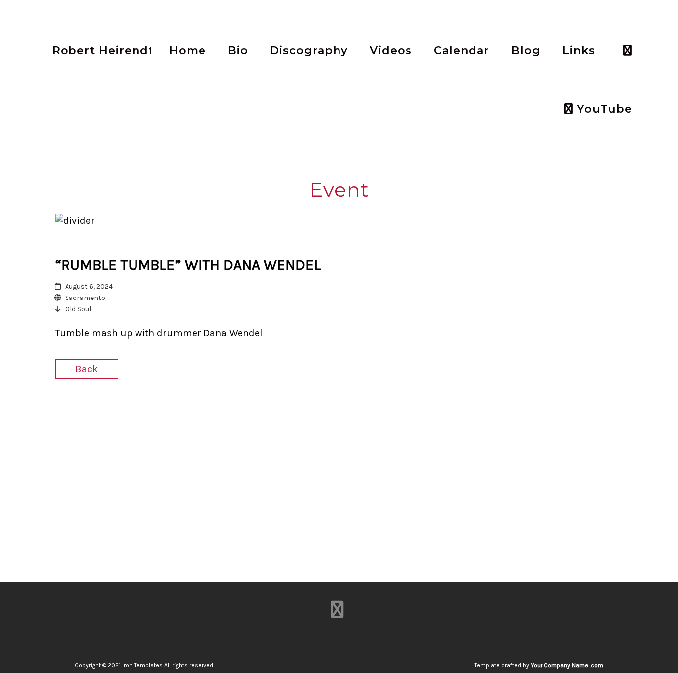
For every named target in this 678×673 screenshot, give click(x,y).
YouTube (602, 109)
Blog (526, 50)
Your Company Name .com (567, 665)
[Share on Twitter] (579, 370)
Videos (391, 50)
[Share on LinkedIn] (597, 370)
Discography (309, 50)
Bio (238, 50)
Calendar (461, 50)
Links (578, 50)
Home (187, 50)
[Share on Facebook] (562, 370)
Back (86, 368)
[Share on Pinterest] (614, 370)
